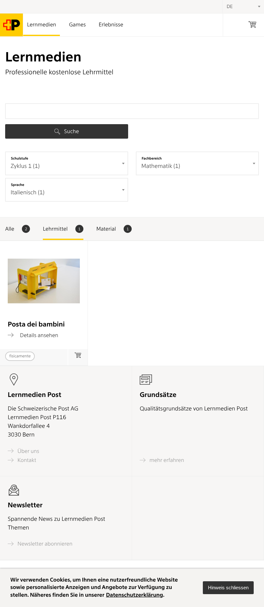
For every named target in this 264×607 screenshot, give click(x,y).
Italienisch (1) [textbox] (27, 192)
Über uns (27, 451)
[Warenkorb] (252, 25)
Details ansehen (38, 335)
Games (77, 25)
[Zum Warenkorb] (78, 357)
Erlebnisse (111, 25)
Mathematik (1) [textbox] (160, 166)
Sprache (17, 184)
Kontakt (26, 460)
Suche (71, 131)
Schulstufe (19, 158)
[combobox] (66, 163)
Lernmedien (41, 25)
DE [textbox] (230, 6)
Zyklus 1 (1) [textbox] (25, 166)
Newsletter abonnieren (44, 544)
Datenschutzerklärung (134, 595)
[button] (228, 587)
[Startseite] (11, 25)
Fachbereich (152, 158)
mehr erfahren (166, 460)
